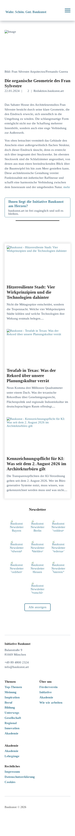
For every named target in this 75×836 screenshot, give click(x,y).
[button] (57, 10)
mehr (66, 187)
